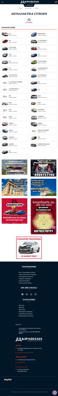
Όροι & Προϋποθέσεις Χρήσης (27, 272)
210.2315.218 (21, 352)
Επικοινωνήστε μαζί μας (25, 283)
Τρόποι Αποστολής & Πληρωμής (27, 274)
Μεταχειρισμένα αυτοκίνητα (26, 316)
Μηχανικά (21, 307)
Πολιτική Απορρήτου (24, 281)
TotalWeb (45, 391)
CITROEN (36, 8)
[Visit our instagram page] (27, 294)
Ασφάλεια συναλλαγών (25, 278)
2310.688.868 (21, 362)
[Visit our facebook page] (22, 294)
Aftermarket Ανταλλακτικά (25, 311)
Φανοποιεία (22, 309)
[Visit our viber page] (36, 294)
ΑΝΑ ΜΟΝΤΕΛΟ (28, 8)
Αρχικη (20, 8)
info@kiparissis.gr (22, 367)
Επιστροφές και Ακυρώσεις (26, 276)
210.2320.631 (29, 352)
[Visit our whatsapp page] (31, 294)
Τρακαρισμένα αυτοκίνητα (26, 313)
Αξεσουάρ (21, 305)
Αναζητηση (29, 5)
